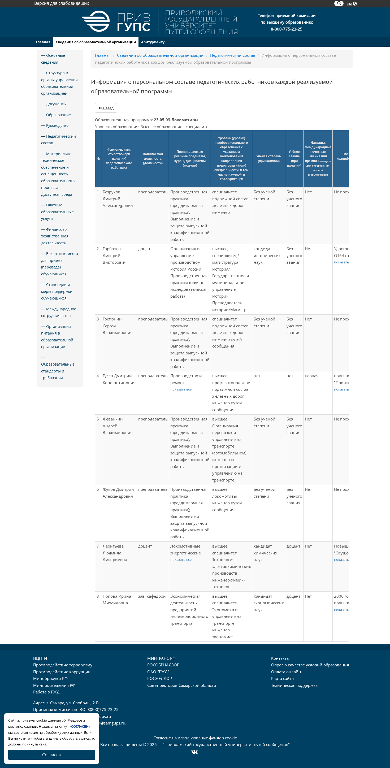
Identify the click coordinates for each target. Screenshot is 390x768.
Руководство (57, 125)
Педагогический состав (232, 55)
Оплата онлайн (286, 671)
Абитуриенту (152, 42)
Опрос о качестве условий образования (310, 664)
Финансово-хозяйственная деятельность (54, 236)
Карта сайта (282, 678)
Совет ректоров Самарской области (181, 685)
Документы (56, 103)
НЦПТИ (40, 658)
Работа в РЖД (46, 692)
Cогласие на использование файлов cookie (195, 737)
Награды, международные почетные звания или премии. (318, 158)
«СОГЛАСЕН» (80, 726)
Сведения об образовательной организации (96, 42)
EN (349, 4)
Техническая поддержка (294, 685)
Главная (43, 42)
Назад (108, 108)
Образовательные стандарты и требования (58, 371)
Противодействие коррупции (62, 671)
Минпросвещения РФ (54, 685)
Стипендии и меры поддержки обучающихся (56, 291)
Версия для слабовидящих (61, 3)
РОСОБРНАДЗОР (163, 664)
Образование (58, 114)
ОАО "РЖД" (158, 671)
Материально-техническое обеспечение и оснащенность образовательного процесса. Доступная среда (58, 174)
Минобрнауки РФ (50, 678)
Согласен (51, 755)
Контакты (280, 658)
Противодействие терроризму (62, 664)
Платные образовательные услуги (57, 211)
